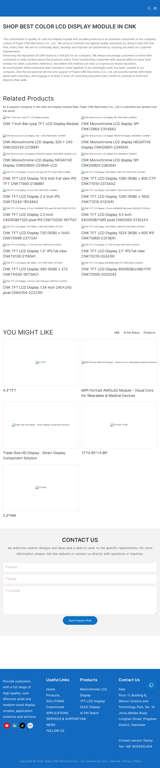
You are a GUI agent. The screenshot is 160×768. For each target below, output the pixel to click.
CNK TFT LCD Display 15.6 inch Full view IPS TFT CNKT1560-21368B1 (39, 181)
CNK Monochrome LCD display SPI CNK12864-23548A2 (110, 126)
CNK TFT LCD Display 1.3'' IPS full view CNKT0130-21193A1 (35, 253)
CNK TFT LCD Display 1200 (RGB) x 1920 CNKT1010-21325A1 (115, 199)
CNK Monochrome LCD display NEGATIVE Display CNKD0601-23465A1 (116, 144)
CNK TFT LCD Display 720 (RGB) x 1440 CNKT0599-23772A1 (36, 235)
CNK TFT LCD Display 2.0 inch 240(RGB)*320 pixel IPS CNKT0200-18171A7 (40, 217)
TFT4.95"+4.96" (94, 453)
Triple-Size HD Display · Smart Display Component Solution (34, 455)
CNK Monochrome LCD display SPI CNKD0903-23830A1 (110, 162)
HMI (116, 332)
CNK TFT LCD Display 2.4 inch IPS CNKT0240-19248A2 (31, 199)
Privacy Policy (132, 761)
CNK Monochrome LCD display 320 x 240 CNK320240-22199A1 (37, 144)
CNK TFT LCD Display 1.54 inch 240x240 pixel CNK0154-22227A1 (37, 290)
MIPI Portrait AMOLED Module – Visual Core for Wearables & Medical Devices (117, 393)
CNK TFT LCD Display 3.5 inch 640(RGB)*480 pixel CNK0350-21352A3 (114, 217)
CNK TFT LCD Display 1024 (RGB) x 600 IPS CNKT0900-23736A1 (117, 235)
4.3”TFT (9, 390)
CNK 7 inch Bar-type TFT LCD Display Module (40, 124)
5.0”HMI (9, 515)
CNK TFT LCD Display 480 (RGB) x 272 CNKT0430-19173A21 (35, 271)
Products (149, 332)
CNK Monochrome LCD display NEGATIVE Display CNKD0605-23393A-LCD (37, 162)
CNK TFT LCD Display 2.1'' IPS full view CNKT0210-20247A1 (113, 253)
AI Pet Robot (132, 332)
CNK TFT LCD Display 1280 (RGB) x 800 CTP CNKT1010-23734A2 (118, 181)
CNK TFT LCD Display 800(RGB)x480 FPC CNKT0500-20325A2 (116, 271)
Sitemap (115, 761)
